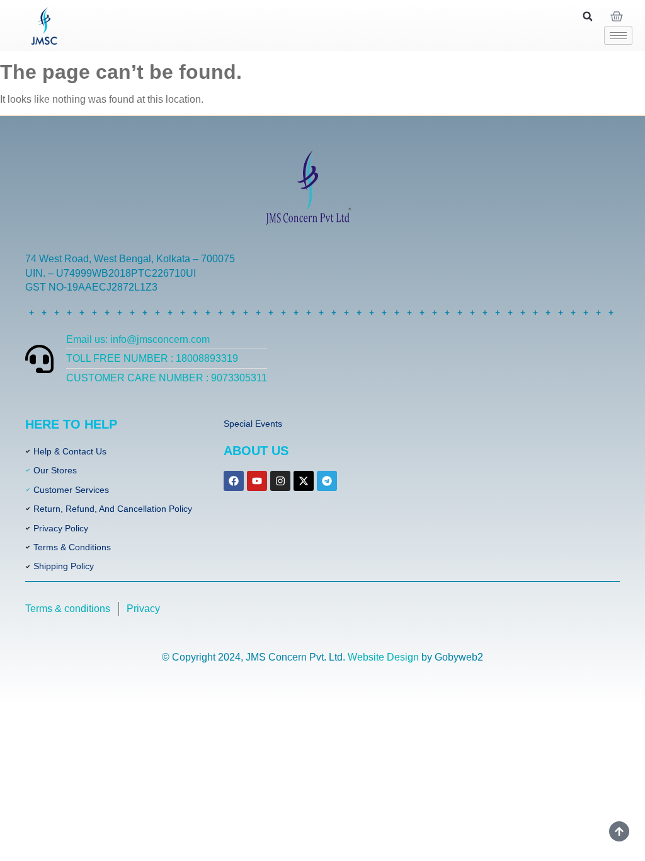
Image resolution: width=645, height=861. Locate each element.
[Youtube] (257, 481)
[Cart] (616, 16)
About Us (256, 451)
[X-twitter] (304, 481)
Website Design (383, 657)
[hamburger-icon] (618, 35)
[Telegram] (327, 481)
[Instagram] (280, 481)
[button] (588, 16)
